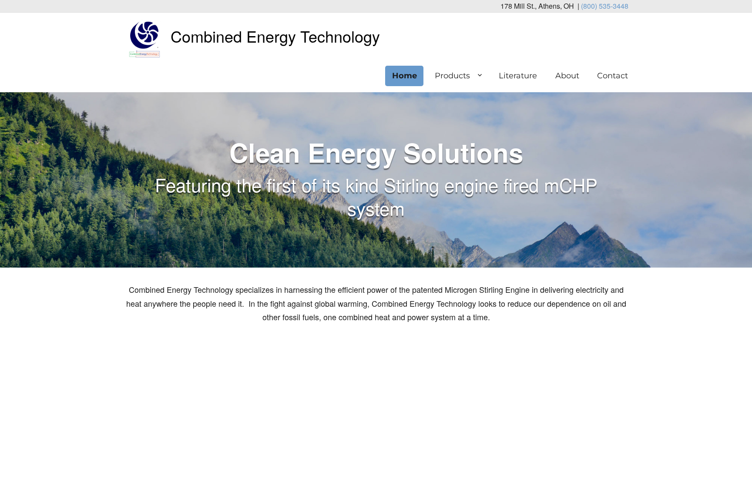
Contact (612, 75)
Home (404, 75)
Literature (518, 75)
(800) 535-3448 (604, 6)
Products (452, 75)
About (567, 75)
